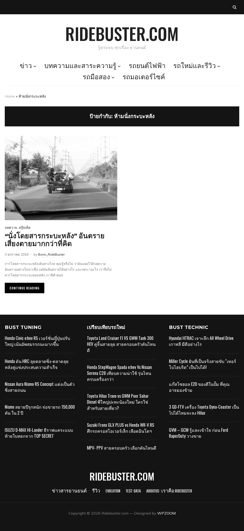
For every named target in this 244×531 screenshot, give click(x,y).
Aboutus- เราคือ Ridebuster (169, 491)
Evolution (113, 491)
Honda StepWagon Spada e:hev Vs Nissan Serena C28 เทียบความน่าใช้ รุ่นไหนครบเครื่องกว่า (119, 373)
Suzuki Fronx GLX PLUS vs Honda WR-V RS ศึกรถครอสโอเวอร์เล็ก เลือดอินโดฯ (120, 428)
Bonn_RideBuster (51, 254)
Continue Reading (25, 287)
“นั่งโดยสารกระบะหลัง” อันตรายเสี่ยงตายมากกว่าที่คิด (55, 240)
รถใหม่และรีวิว (194, 66)
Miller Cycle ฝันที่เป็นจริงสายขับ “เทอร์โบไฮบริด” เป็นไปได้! (202, 364)
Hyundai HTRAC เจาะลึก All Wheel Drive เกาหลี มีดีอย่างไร (201, 341)
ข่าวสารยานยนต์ (69, 491)
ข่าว (26, 66)
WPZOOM (166, 513)
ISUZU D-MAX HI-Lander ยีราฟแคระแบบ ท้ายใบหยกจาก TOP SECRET (39, 433)
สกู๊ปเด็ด (24, 227)
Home (10, 96)
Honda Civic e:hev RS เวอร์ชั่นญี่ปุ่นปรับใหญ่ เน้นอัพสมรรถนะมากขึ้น (37, 341)
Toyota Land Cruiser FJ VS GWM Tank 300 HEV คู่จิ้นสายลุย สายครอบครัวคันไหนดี (121, 344)
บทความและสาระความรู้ (80, 66)
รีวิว (96, 491)
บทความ (11, 227)
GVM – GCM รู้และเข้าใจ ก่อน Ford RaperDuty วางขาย (198, 433)
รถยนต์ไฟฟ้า (147, 66)
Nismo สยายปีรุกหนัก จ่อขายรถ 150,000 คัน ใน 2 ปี (40, 410)
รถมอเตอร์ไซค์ (143, 77)
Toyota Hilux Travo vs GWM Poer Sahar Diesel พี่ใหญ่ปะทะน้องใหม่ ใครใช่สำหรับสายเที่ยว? (118, 402)
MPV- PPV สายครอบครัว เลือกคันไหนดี (121, 448)
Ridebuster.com (122, 33)
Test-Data (133, 491)
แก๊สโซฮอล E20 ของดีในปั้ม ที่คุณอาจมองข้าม (199, 387)
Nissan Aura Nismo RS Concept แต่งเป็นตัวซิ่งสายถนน (40, 387)
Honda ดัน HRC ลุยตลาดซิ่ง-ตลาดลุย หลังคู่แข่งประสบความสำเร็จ (37, 364)
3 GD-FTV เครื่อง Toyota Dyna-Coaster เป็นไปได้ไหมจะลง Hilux (204, 410)
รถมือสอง (96, 77)
